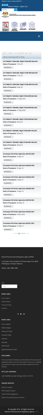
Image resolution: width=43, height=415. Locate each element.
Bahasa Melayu (13, 6)
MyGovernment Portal (9, 349)
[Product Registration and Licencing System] (14, 26)
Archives (4, 308)
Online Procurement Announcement (13, 397)
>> (28, 233)
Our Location (6, 298)
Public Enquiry (6, 301)
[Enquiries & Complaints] (23, 26)
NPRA (37, 412)
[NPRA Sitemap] (32, 26)
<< (14, 233)
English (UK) (24, 6)
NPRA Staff (5, 346)
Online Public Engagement (10, 394)
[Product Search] (6, 26)
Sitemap (4, 342)
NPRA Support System (8, 391)
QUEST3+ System (7, 387)
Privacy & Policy (6, 305)
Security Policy (6, 335)
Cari (3, 283)
